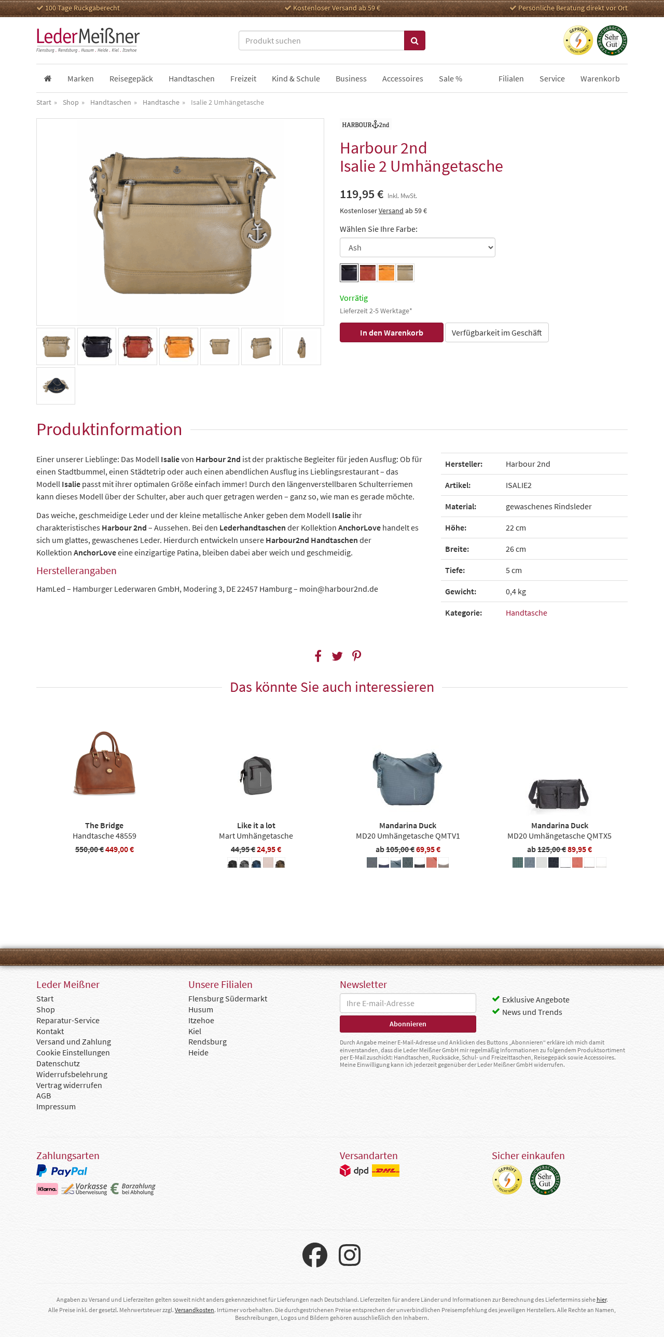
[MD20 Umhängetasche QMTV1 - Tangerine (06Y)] (431, 864)
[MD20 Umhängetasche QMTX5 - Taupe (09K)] (589, 864)
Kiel (194, 1031)
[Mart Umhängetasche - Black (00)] (232, 864)
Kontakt (50, 1031)
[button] (318, 656)
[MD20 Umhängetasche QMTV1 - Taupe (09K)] (443, 864)
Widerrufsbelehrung (71, 1074)
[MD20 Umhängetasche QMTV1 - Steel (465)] (419, 864)
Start (44, 998)
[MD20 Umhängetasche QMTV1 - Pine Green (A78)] (408, 864)
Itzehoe (201, 1020)
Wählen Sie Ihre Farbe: (379, 229)
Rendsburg (207, 1041)
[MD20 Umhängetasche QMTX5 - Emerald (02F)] (518, 864)
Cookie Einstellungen (73, 1052)
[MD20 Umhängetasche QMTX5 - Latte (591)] (541, 864)
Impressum (56, 1106)
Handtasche (526, 612)
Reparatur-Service (68, 1020)
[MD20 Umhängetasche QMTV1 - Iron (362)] (396, 864)
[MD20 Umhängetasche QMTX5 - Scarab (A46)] (553, 864)
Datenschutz (58, 1063)
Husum (200, 1009)
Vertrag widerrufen (69, 1085)
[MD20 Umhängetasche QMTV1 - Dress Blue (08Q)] (384, 864)
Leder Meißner (88, 40)
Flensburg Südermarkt (227, 998)
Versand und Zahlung (73, 1041)
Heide (198, 1052)
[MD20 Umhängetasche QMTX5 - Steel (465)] (565, 864)
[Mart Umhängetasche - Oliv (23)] (280, 864)
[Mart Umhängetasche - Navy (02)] (256, 864)
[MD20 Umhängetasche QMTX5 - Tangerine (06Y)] (577, 864)
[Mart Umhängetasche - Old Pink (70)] (268, 864)
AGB (43, 1095)
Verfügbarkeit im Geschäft (497, 332)
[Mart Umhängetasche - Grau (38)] (244, 864)
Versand (391, 210)
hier (601, 1299)
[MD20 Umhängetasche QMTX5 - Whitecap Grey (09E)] (601, 864)
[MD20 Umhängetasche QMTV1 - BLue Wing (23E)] (372, 864)
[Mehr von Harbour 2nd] (366, 124)
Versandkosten (194, 1310)
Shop (45, 1009)
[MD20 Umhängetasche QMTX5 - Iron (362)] (529, 864)
